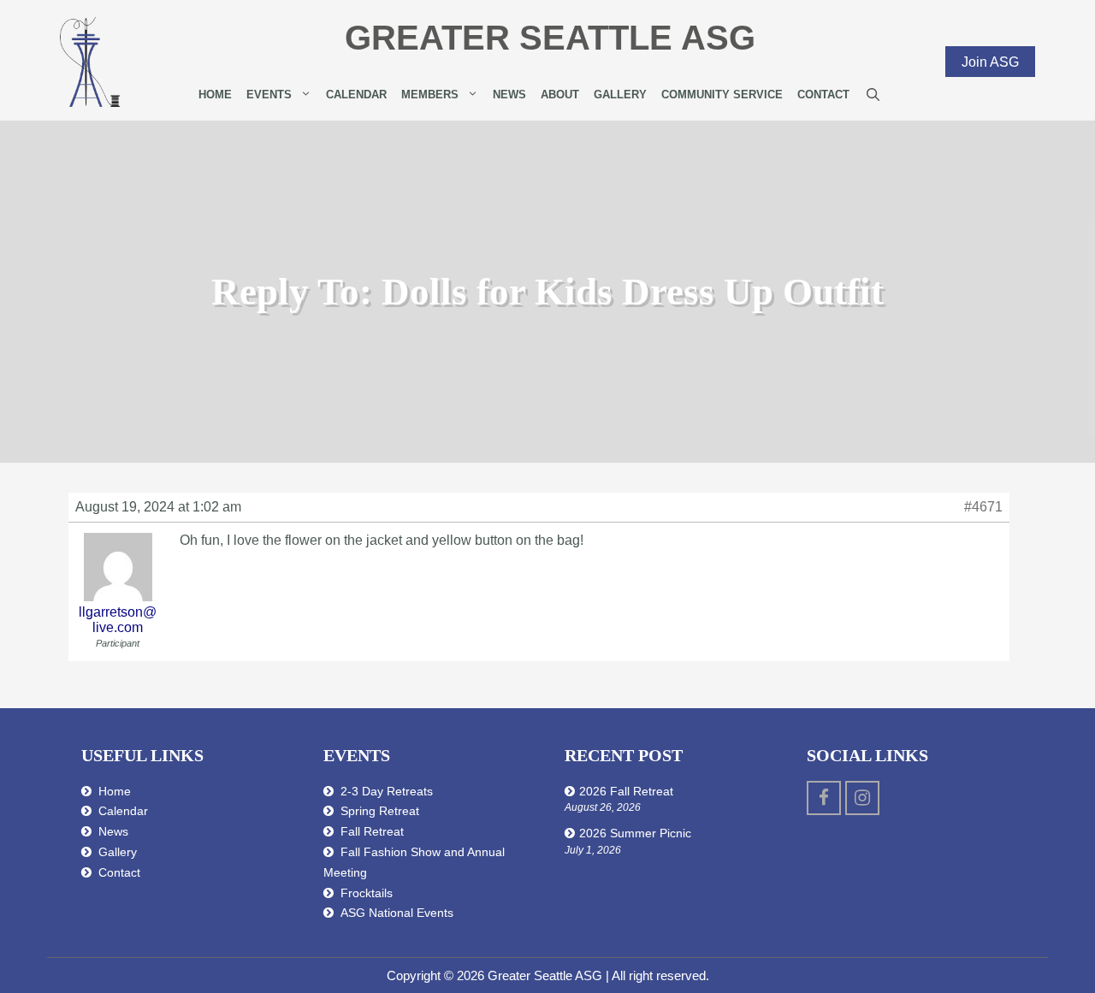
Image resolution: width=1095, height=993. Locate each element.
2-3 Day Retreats (386, 791)
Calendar (356, 94)
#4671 (983, 506)
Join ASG (990, 61)
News (509, 94)
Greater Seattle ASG (550, 37)
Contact (823, 94)
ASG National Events (396, 912)
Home (215, 94)
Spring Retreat (379, 811)
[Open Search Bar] (873, 95)
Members (430, 94)
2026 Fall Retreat (626, 791)
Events (269, 94)
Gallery (620, 94)
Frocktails (366, 893)
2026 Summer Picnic (635, 833)
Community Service (722, 94)
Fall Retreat (372, 831)
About (560, 94)
